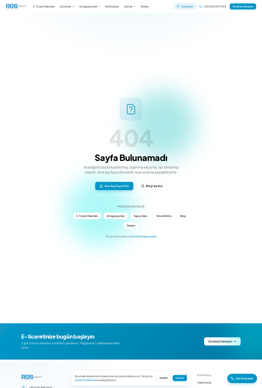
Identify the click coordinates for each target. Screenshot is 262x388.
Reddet (164, 378)
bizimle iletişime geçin (143, 236)
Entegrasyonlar (88, 6)
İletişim (145, 6)
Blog (183, 215)
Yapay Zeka (140, 215)
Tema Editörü (163, 215)
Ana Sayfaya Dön (116, 186)
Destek (128, 6)
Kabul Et (180, 378)
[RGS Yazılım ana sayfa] (16, 6)
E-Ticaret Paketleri (44, 6)
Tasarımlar (187, 6)
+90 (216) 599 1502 (215, 6)
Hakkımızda (204, 382)
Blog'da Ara (154, 186)
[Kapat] (186, 375)
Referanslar (112, 6)
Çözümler (65, 6)
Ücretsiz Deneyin (243, 6)
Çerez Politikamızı (86, 380)
